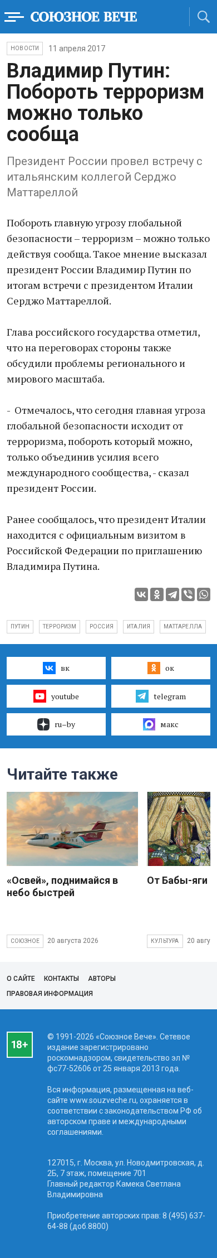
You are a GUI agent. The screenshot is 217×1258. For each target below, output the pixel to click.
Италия (138, 626)
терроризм (59, 626)
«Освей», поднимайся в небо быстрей (62, 886)
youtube (65, 696)
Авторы (102, 979)
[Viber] (188, 594)
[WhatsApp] (203, 594)
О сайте (21, 979)
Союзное (25, 941)
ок (169, 667)
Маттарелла (183, 626)
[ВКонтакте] (141, 594)
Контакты (61, 979)
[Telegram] (172, 594)
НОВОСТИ (25, 48)
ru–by (65, 724)
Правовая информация (50, 994)
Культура (165, 941)
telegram (170, 696)
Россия (102, 626)
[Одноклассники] (157, 594)
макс (169, 724)
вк (65, 667)
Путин (20, 626)
